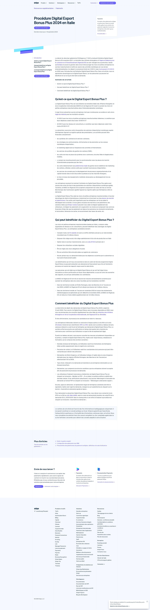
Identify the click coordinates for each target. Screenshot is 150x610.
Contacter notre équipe (107, 3)
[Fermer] (147, 602)
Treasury (57, 565)
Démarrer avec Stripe (41, 28)
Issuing (57, 541)
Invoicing (57, 539)
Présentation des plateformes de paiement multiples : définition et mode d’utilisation (82, 445)
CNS (86, 325)
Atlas (56, 513)
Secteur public (80, 559)
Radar (56, 555)
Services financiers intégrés (83, 522)
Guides (99, 511)
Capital (57, 520)
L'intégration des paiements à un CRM (68, 443)
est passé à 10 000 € (107, 69)
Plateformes (79, 537)
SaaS (77, 539)
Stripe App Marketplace (82, 569)
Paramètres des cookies (104, 534)
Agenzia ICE (94, 314)
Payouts (57, 552)
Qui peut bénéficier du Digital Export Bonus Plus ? (42, 66)
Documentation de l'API (82, 584)
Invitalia (59, 65)
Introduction (37, 58)
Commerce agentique (82, 515)
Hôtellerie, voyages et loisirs (84, 548)
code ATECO (91, 242)
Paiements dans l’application (84, 530)
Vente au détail (80, 561)
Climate (57, 524)
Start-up (78, 513)
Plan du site (100, 532)
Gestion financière (81, 535)
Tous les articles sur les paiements (41, 445)
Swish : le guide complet (64, 441)
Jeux (77, 546)
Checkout (57, 522)
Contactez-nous (101, 551)
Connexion (93, 3)
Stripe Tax (58, 561)
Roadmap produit (102, 543)
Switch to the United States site (119, 606)
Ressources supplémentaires (44, 8)
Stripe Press (100, 549)
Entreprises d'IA (80, 541)
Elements (57, 533)
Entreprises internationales (83, 528)
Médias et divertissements (83, 552)
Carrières (99, 545)
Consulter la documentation (105, 482)
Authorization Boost (60, 515)
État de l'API (79, 586)
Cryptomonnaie (59, 528)
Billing (56, 517)
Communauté (101, 517)
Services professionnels (82, 556)
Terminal (57, 563)
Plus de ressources (102, 536)
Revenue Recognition (61, 557)
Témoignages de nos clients (105, 513)
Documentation (80, 581)
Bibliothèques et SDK (82, 590)
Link (56, 544)
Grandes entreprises (82, 511)
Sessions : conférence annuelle (105, 520)
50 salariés (73, 233)
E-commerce (79, 520)
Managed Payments (60, 546)
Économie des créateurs (82, 543)
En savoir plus (101, 33)
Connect (57, 526)
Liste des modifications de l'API (84, 588)
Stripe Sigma (58, 559)
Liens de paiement (60, 548)
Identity (57, 537)
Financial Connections (61, 535)
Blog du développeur (82, 594)
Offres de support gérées (104, 560)
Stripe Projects (80, 592)
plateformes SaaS (81, 166)
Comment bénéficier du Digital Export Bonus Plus (43, 70)
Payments (58, 550)
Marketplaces (80, 532)
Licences (99, 530)
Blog (98, 515)
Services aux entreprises (83, 575)
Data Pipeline (58, 531)
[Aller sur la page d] (36, 509)
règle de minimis (60, 114)
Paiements (59, 8)
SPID (81, 325)
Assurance (79, 550)
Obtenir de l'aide (101, 558)
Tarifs (79, 3)
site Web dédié (72, 395)
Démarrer (38, 486)
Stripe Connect (73, 205)
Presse (99, 547)
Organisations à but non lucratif (84, 554)
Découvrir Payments (82, 486)
